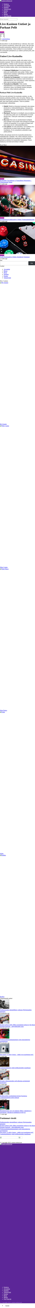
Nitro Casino (4, 567)
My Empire (3, 424)
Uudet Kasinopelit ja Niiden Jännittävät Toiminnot (15, 257)
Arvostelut (7, 6)
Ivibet (1, 853)
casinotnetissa (6, 39)
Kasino (6, 11)
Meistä (6, 14)
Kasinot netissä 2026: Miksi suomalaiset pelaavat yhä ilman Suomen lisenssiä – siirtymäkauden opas (17, 1025)
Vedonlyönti (7, 9)
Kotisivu (6, 4)
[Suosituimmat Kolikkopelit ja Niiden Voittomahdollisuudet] (17, 201)
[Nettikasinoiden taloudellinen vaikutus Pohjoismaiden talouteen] (4, 1008)
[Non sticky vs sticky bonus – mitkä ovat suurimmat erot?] (4, 1053)
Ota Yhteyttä (7, 16)
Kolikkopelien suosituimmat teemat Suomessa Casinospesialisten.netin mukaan (13, 1096)
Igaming (6, 7)
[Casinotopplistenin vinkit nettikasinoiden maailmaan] (4, 1066)
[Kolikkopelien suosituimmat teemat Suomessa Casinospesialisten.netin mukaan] (4, 1094)
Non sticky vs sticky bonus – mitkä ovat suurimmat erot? (17, 1054)
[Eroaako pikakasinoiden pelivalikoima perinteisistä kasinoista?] (4, 1079)
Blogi (5, 12)
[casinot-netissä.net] (6, 1)
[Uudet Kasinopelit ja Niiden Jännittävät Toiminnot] (17, 238)
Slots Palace (3, 710)
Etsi (1, 260)
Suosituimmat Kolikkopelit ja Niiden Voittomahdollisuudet (17, 219)
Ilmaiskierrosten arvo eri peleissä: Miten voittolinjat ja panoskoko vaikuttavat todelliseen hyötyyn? (15, 1111)
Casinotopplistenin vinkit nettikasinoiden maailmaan (15, 1068)
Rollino (2, 996)
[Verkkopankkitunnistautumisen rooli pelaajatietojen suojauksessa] (4, 1038)
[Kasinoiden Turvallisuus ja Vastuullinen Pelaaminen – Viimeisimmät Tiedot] (17, 162)
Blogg (5, 271)
